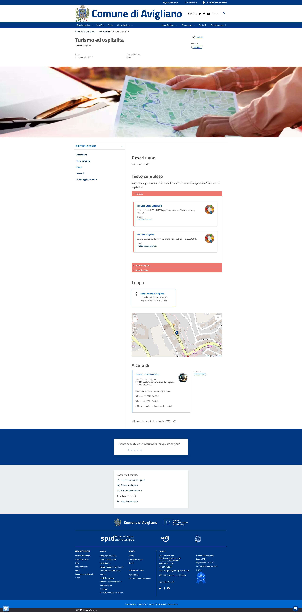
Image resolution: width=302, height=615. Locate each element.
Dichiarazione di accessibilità (206, 566)
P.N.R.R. (199, 570)
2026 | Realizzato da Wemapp (86, 610)
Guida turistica (104, 31)
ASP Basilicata (191, 2)
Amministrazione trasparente (140, 578)
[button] (214, 2)
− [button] (135, 319)
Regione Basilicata (170, 2)
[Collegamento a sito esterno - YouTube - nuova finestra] (208, 13)
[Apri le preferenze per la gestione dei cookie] (6, 608)
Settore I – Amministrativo (147, 374)
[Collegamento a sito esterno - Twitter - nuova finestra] (199, 13)
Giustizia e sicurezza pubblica (111, 581)
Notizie (131, 555)
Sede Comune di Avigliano (152, 293)
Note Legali (142, 604)
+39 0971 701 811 (144, 219)
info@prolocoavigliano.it (147, 246)
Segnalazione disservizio (205, 562)
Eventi (131, 563)
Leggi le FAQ (200, 559)
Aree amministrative (82, 555)
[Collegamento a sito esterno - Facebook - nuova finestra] (204, 13)
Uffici (77, 563)
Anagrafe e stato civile (108, 555)
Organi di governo (81, 559)
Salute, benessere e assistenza (111, 592)
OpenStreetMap (216, 356)
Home (77, 31)
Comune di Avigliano (137, 13)
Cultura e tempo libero (108, 559)
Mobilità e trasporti (107, 578)
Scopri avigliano (89, 31)
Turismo (103, 574)
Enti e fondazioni (81, 566)
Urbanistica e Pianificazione (110, 570)
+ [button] (135, 316)
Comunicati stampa (136, 559)
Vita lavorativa (105, 563)
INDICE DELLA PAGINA (86, 146)
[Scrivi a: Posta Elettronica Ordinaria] (176, 572)
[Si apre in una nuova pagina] (209, 578)
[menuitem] (167, 25)
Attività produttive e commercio (111, 566)
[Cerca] (224, 13)
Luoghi (77, 577)
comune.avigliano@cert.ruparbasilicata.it (174, 570)
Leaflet (208, 356)
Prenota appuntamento (205, 555)
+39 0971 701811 (165, 566)
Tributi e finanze (106, 585)
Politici (77, 570)
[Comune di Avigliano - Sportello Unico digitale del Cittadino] (82, 13)
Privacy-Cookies (130, 604)
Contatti (162, 551)
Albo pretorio (133, 574)
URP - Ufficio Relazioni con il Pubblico (172, 575)
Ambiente (103, 589)
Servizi (103, 551)
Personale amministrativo (84, 574)
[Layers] (218, 317)
